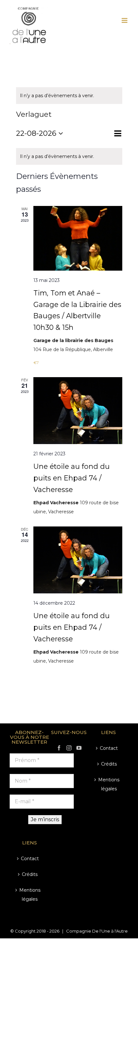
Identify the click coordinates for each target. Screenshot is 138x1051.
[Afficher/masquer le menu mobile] (125, 20)
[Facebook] (59, 747)
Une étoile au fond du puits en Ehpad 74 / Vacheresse (71, 478)
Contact (30, 858)
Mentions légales (29, 894)
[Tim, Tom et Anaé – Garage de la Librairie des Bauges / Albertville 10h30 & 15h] (77, 238)
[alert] (69, 95)
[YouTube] (79, 747)
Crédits (30, 874)
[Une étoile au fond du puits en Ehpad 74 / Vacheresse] (77, 410)
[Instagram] (69, 747)
